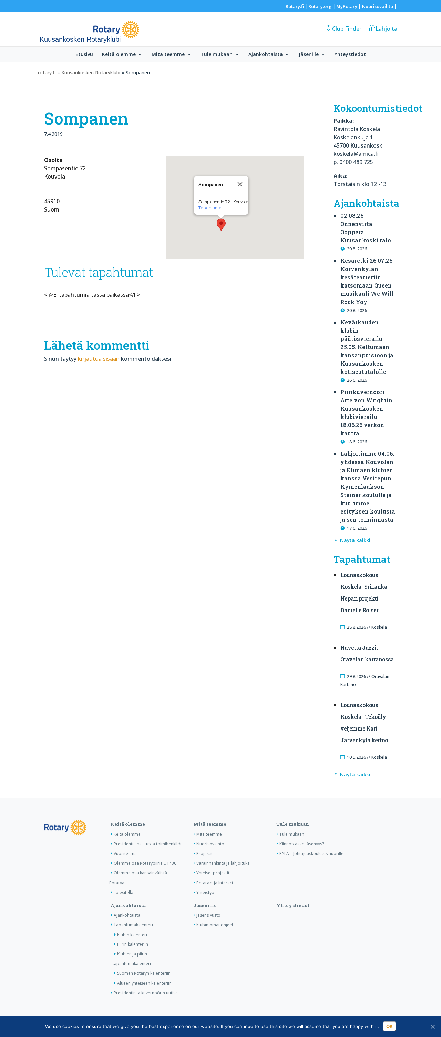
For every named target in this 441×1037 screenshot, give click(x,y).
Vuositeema (125, 853)
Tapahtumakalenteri (133, 925)
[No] (432, 1026)
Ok (389, 1026)
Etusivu (84, 54)
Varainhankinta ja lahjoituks (222, 863)
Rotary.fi (295, 6)
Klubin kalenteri (132, 935)
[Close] (240, 184)
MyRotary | (349, 6)
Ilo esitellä (123, 892)
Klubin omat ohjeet (214, 925)
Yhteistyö (205, 892)
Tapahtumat (210, 207)
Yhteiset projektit (212, 873)
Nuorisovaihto (377, 6)
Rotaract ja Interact (214, 883)
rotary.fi (47, 72)
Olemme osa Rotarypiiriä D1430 (145, 863)
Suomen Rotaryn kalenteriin (144, 973)
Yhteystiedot (350, 54)
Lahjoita (386, 28)
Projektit (204, 853)
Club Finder (346, 28)
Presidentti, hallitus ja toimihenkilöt (148, 844)
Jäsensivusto (208, 915)
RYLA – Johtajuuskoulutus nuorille (311, 853)
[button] (221, 224)
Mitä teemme (168, 54)
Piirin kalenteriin (132, 944)
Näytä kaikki (355, 540)
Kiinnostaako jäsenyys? (301, 844)
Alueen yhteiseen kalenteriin (144, 983)
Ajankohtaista (265, 54)
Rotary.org (320, 6)
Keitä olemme (119, 54)
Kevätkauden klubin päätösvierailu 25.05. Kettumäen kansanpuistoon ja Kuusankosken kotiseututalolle (366, 346)
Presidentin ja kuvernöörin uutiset (146, 993)
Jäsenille (309, 54)
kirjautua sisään (99, 359)
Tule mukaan (217, 54)
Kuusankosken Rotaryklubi (90, 72)
